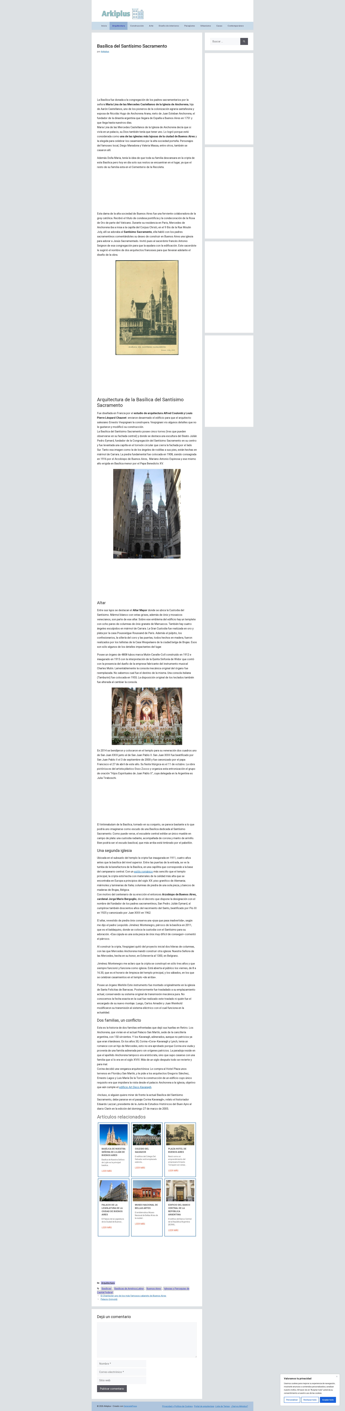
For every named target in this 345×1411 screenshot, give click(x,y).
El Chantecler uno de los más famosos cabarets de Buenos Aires (133, 1295)
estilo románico (143, 871)
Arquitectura (118, 26)
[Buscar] (244, 41)
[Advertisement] (147, 77)
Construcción (137, 26)
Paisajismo (189, 26)
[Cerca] (336, 1376)
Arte (151, 26)
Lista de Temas (222, 1406)
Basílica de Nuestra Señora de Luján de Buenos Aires (113, 1152)
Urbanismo (205, 26)
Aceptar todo (328, 1400)
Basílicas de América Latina (129, 1288)
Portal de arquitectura (204, 1406)
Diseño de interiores (169, 26)
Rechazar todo (310, 1400)
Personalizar (292, 1400)
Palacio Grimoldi (109, 1299)
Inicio (104, 26)
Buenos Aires (154, 1288)
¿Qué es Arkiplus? (239, 1406)
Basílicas (106, 1288)
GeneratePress (130, 1406)
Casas (219, 26)
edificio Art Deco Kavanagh (135, 1087)
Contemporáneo (236, 26)
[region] (310, 1390)
